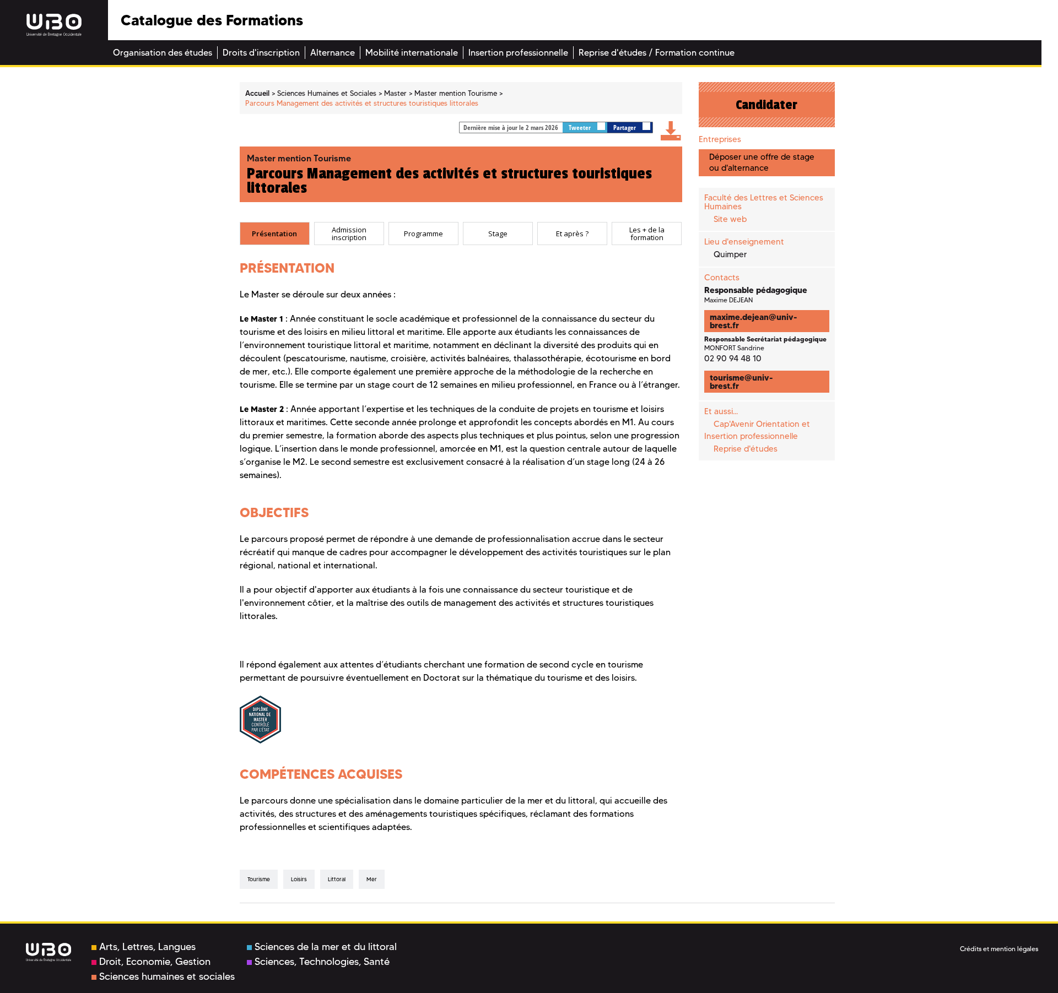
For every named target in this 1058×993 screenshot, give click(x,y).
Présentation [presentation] (274, 233)
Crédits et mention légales (999, 949)
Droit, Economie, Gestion (154, 962)
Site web (730, 219)
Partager (625, 127)
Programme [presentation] (423, 233)
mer (371, 879)
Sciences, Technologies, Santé (322, 962)
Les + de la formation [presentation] (647, 234)
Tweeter (580, 127)
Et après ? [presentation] (572, 233)
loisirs (299, 879)
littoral (337, 879)
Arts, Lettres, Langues (147, 947)
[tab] (275, 233)
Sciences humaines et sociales (167, 976)
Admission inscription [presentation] (349, 234)
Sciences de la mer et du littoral (326, 947)
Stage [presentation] (498, 233)
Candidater (766, 104)
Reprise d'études (746, 449)
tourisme (258, 879)
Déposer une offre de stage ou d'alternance (761, 162)
